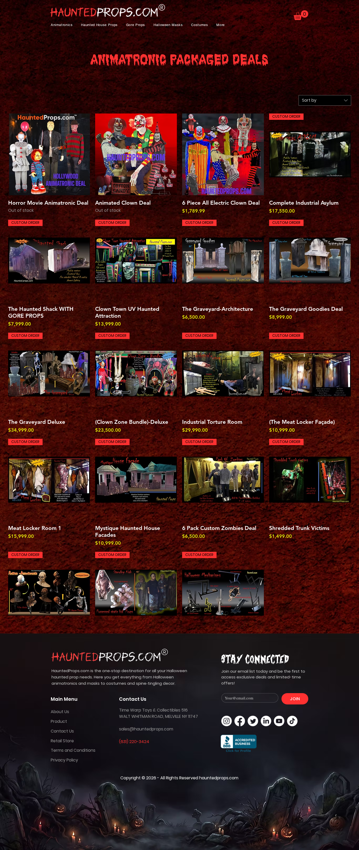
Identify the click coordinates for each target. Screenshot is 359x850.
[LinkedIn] (266, 721)
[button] (62, 24)
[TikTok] (292, 721)
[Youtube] (279, 721)
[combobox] (325, 100)
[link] (301, 15)
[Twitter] (253, 721)
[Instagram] (226, 721)
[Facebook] (239, 721)
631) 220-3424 (135, 742)
